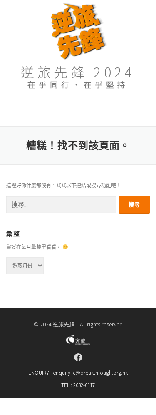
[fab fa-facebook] (78, 358)
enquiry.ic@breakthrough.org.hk (90, 372)
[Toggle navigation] (78, 109)
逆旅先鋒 (63, 324)
